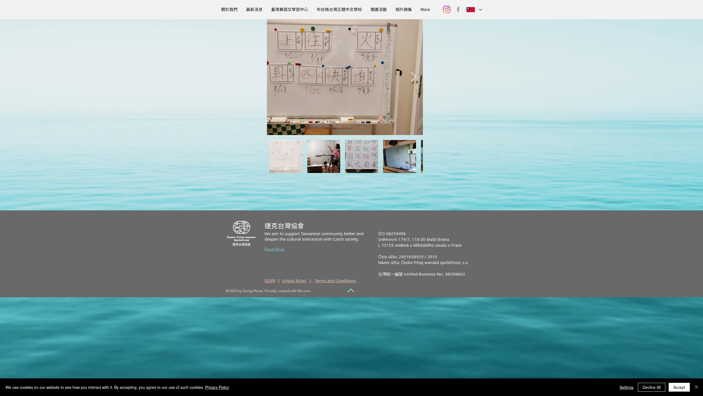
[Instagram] (446, 9)
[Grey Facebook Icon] (458, 9)
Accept (679, 387)
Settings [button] (627, 387)
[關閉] (696, 387)
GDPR (269, 280)
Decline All (652, 387)
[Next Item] (413, 77)
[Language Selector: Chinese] (474, 9)
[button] (403, 9)
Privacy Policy (217, 387)
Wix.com (304, 291)
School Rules (294, 280)
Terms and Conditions (335, 280)
